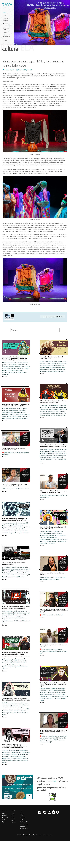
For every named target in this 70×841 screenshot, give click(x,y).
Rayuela (7, 24)
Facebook (14, 816)
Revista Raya (6, 36)
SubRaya (5, 19)
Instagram (14, 818)
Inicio (4, 15)
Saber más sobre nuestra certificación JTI (52, 317)
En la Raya (6, 28)
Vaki (54, 781)
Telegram (14, 822)
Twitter (13, 813)
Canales (5, 44)
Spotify (13, 820)
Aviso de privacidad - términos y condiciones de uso (24, 826)
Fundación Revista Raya (29, 835)
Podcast (5, 40)
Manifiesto (22, 813)
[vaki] (17, 786)
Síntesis (5, 33)
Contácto (22, 816)
